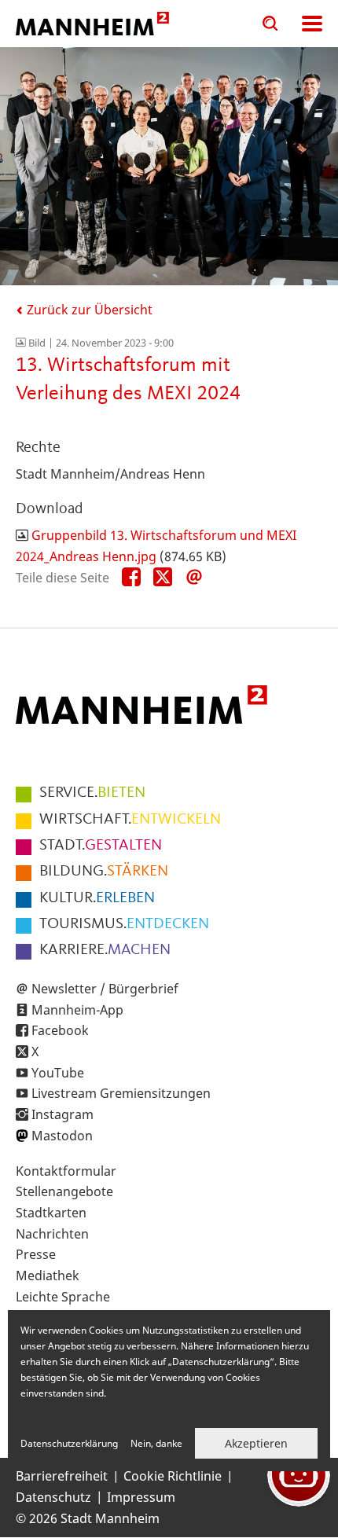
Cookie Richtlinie (172, 1476)
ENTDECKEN (124, 924)
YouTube (57, 1072)
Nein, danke (156, 1443)
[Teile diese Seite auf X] (162, 577)
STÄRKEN (103, 871)
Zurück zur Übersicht (88, 309)
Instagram (62, 1114)
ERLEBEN (97, 898)
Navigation (312, 23)
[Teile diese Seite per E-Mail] (194, 577)
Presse (36, 1254)
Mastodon (62, 1135)
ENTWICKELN (130, 820)
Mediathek (47, 1275)
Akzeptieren (256, 1443)
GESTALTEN (100, 845)
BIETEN (92, 793)
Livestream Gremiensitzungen (121, 1093)
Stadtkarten (51, 1212)
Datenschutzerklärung (69, 1443)
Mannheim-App (77, 1010)
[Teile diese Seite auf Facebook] (131, 577)
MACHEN (105, 950)
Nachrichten (52, 1234)
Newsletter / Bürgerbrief (104, 988)
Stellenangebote (64, 1191)
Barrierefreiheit (62, 1476)
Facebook (60, 1030)
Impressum (141, 1497)
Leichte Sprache (63, 1296)
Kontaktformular (66, 1171)
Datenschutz (53, 1497)
